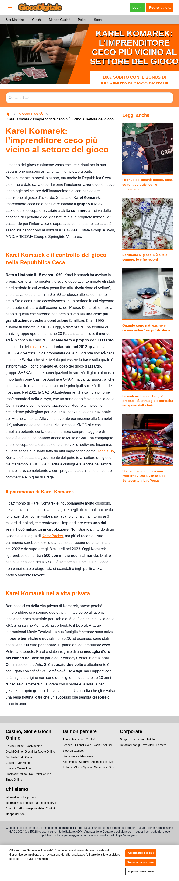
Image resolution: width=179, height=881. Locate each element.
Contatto (51, 808)
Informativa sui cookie (19, 803)
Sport (98, 19)
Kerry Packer (52, 536)
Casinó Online (15, 746)
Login (137, 7)
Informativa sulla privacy (21, 797)
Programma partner (132, 739)
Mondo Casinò (59, 19)
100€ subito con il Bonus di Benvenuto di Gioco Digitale (134, 80)
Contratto (11, 808)
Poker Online (43, 774)
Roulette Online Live (18, 768)
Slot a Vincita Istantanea (78, 756)
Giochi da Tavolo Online (40, 751)
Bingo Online (14, 779)
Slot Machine (15, 19)
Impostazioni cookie (141, 871)
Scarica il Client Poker (77, 745)
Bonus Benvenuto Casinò (79, 739)
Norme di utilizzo (45, 803)
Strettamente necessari (141, 862)
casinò (35, 347)
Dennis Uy (105, 451)
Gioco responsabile (31, 808)
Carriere (161, 745)
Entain (151, 739)
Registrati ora (160, 7)
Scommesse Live (102, 762)
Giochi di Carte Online (20, 757)
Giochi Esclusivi (103, 745)
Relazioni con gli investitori (137, 745)
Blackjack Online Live (19, 774)
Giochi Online (14, 751)
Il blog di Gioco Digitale (77, 767)
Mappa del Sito (15, 814)
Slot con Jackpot (73, 750)
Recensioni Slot (104, 767)
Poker (82, 19)
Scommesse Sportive (76, 762)
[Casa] (8, 114)
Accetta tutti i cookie (141, 852)
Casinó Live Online (18, 762)
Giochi (36, 19)
